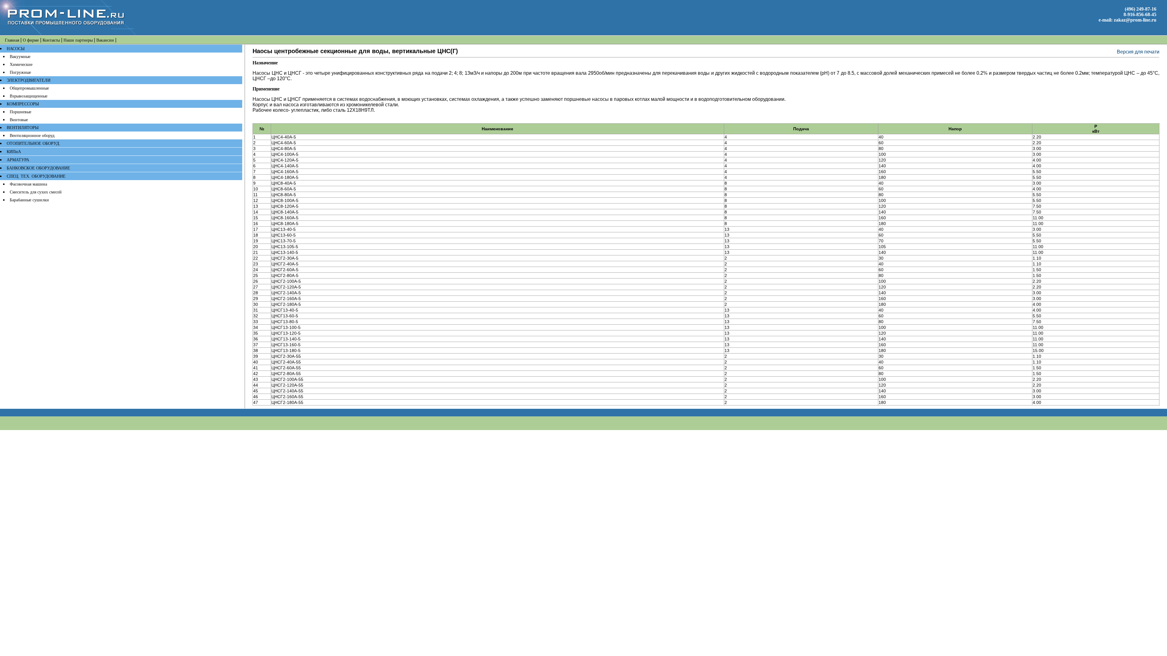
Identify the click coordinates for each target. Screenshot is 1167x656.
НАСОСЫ (16, 48)
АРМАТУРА (18, 160)
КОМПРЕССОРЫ (23, 104)
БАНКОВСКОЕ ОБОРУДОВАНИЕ (38, 168)
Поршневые (20, 112)
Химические (21, 64)
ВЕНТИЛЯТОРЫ (23, 127)
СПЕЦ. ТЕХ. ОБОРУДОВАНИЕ (36, 176)
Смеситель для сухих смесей (36, 192)
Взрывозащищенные (28, 96)
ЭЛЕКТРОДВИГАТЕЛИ (28, 80)
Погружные (20, 72)
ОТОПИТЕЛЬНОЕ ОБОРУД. (33, 143)
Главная (12, 40)
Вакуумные (20, 56)
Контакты (51, 40)
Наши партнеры (78, 40)
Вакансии (105, 40)
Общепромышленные (29, 88)
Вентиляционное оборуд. (33, 135)
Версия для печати (1138, 51)
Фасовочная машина (28, 184)
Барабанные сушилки (29, 200)
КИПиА (14, 151)
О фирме (31, 40)
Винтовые (19, 120)
